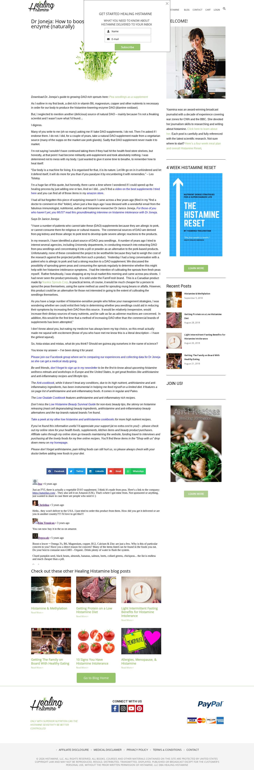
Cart (208, 9)
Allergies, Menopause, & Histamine (139, 661)
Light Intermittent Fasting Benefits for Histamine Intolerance (139, 612)
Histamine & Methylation (49, 608)
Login (217, 9)
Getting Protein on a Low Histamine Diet (94, 610)
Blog (187, 9)
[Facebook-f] (115, 708)
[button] (224, 8)
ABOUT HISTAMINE (170, 9)
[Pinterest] (139, 708)
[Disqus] (96, 521)
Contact (197, 9)
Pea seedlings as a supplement (128, 96)
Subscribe (127, 47)
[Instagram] (123, 708)
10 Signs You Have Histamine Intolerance (92, 661)
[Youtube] (131, 708)
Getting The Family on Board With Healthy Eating (50, 661)
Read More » (37, 612)
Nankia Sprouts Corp (55, 282)
